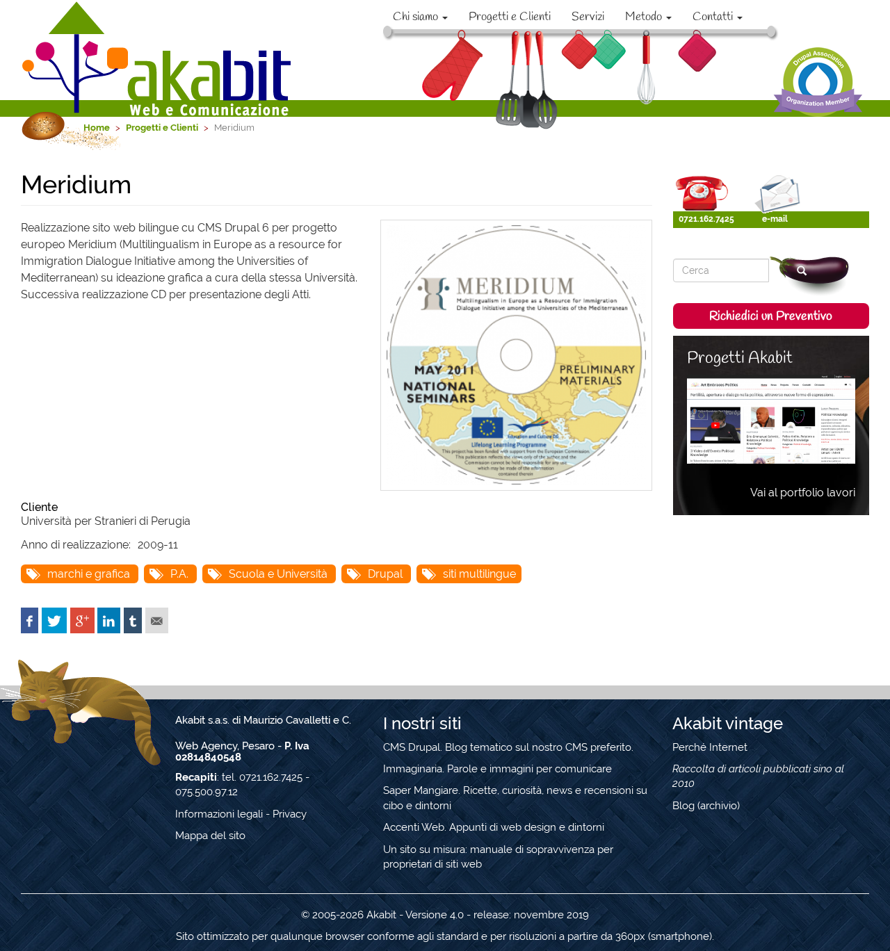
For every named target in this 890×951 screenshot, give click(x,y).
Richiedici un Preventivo (770, 316)
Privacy (290, 814)
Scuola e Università (278, 573)
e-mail (775, 219)
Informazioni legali (219, 814)
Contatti (714, 17)
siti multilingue (479, 573)
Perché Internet (709, 747)
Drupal (385, 573)
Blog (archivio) (706, 805)
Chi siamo (417, 17)
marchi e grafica (88, 573)
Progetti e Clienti (510, 17)
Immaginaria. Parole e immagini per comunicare (497, 769)
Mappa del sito (210, 835)
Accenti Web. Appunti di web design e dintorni (493, 827)
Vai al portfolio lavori (802, 492)
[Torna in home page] (158, 58)
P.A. (179, 573)
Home (96, 127)
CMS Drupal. (412, 747)
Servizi (588, 17)
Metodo (645, 17)
